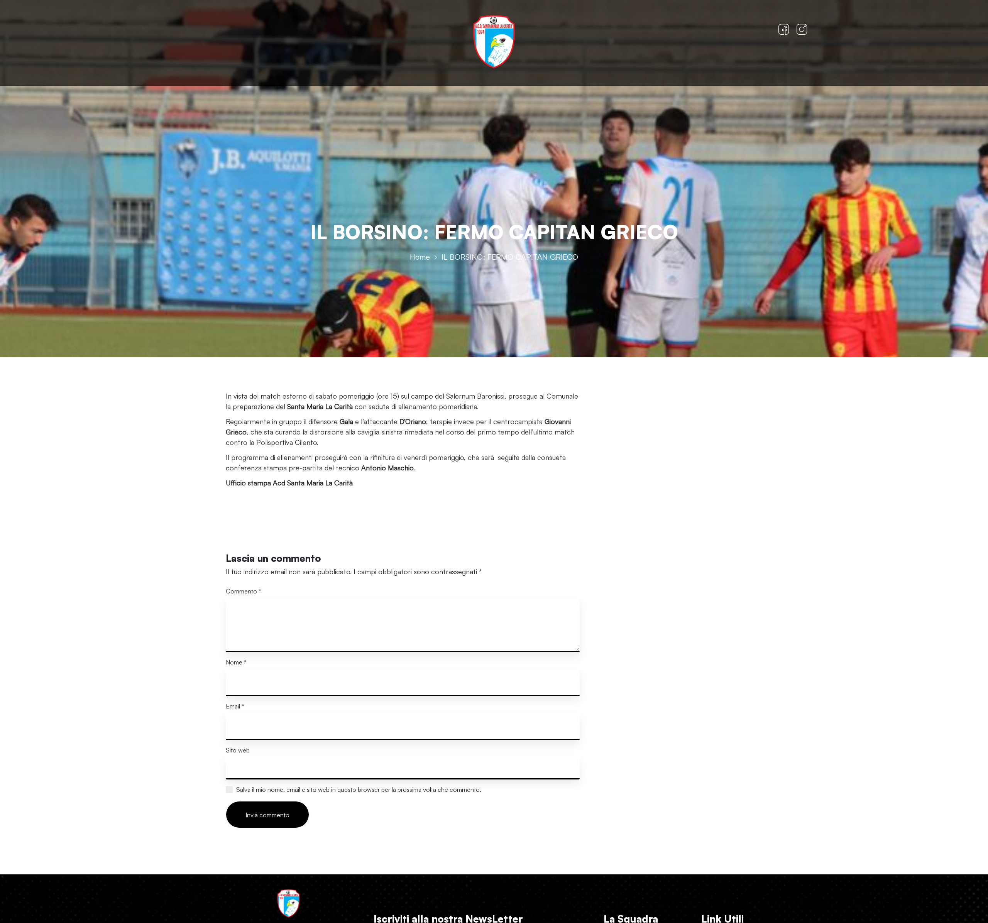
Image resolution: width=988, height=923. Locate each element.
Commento (243, 591)
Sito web (238, 750)
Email (235, 706)
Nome (236, 662)
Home (420, 257)
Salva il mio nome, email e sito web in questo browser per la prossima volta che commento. (358, 789)
